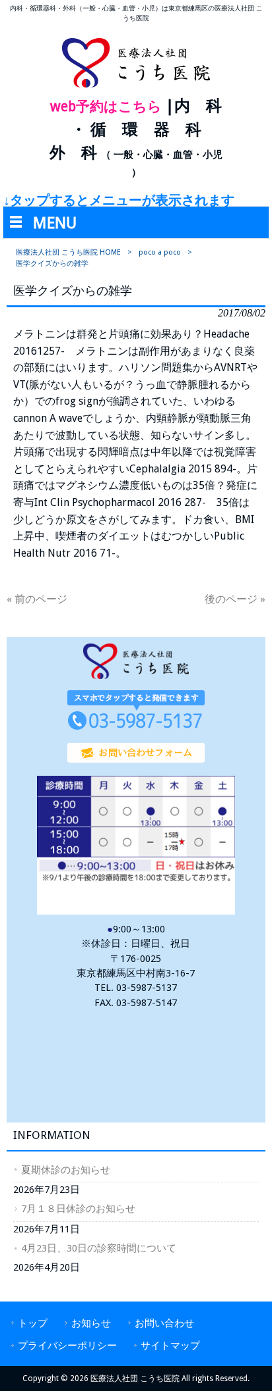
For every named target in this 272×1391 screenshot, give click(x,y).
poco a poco (160, 252)
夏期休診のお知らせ (65, 1170)
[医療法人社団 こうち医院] (136, 86)
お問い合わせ (164, 1323)
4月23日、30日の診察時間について (98, 1248)
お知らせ (91, 1323)
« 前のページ (37, 599)
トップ (33, 1323)
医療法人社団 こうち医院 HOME (68, 252)
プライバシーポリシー (67, 1346)
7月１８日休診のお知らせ (78, 1209)
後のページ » (235, 599)
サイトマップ (170, 1346)
